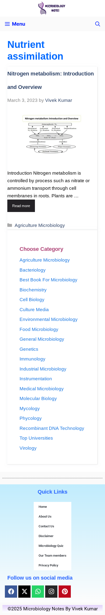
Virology (28, 448)
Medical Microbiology (42, 388)
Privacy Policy (48, 565)
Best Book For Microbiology (48, 279)
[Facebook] (11, 591)
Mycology (30, 408)
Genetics (29, 349)
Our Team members (52, 555)
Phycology (31, 418)
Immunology (32, 358)
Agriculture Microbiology (40, 225)
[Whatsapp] (38, 591)
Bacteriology (33, 270)
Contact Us (46, 526)
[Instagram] (51, 591)
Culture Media (34, 309)
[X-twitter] (24, 591)
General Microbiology (42, 339)
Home (43, 507)
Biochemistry (33, 289)
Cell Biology (32, 299)
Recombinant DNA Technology (52, 428)
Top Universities (36, 438)
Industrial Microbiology (43, 368)
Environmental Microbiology (49, 319)
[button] (97, 24)
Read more (21, 206)
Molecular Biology (38, 398)
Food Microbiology (39, 329)
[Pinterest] (65, 591)
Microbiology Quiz (51, 546)
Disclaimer (46, 536)
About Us (45, 516)
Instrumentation (36, 378)
